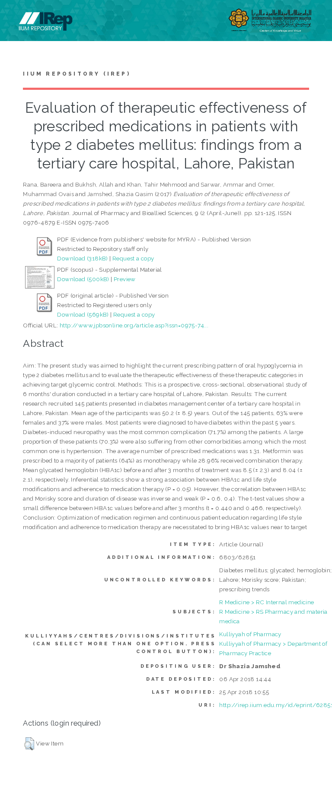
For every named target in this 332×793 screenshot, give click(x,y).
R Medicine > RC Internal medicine (266, 602)
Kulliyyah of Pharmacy (250, 634)
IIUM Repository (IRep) (76, 74)
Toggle (15, 16)
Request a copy (133, 258)
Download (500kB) (83, 279)
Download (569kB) (83, 314)
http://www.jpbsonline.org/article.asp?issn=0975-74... (134, 325)
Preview (125, 279)
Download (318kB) (82, 258)
